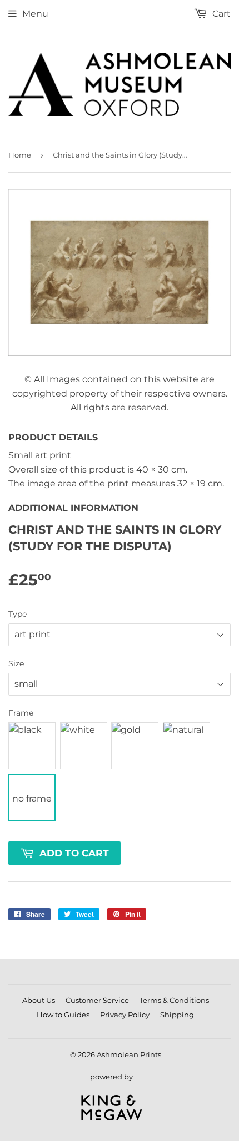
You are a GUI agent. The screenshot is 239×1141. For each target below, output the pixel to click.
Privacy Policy (125, 1014)
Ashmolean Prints (129, 1054)
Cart (220, 13)
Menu (35, 13)
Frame (20, 713)
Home (19, 154)
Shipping (177, 1014)
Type (17, 614)
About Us (38, 1000)
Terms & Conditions (174, 1000)
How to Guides (63, 1014)
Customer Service (97, 1000)
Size (16, 663)
